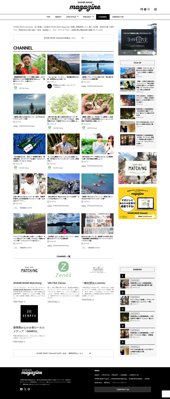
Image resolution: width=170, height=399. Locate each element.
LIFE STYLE (71, 17)
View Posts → (19, 301)
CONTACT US (118, 17)
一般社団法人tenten (93, 282)
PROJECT (87, 17)
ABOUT (58, 17)
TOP (48, 17)
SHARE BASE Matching (27, 282)
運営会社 (107, 382)
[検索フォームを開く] (155, 9)
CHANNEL (103, 17)
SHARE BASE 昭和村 (135, 379)
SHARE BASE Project (102, 379)
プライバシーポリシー (119, 382)
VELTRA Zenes (57, 282)
